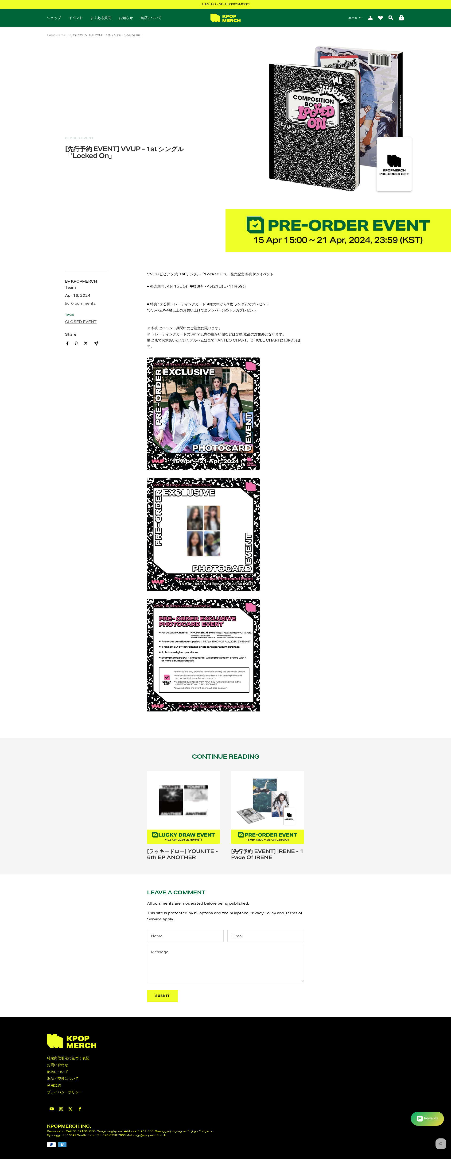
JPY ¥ (352, 18)
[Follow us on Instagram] (61, 1109)
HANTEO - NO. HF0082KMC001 (226, 4)
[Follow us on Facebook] (80, 1109)
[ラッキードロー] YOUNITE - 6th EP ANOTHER (182, 854)
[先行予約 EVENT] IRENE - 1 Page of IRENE (267, 854)
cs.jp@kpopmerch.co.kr (150, 1135)
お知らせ (126, 17)
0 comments (83, 303)
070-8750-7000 (114, 1135)
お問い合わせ (57, 1065)
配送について (57, 1071)
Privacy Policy (262, 913)
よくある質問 (100, 17)
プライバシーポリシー (64, 1092)
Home (51, 35)
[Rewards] (427, 1119)
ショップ (54, 17)
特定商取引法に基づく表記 (68, 1058)
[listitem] (67, 344)
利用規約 (54, 1085)
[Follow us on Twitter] (70, 1109)
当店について (151, 17)
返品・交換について (63, 1078)
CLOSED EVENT (79, 138)
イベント (76, 17)
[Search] (391, 17)
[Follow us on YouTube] (51, 1108)
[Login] (370, 17)
